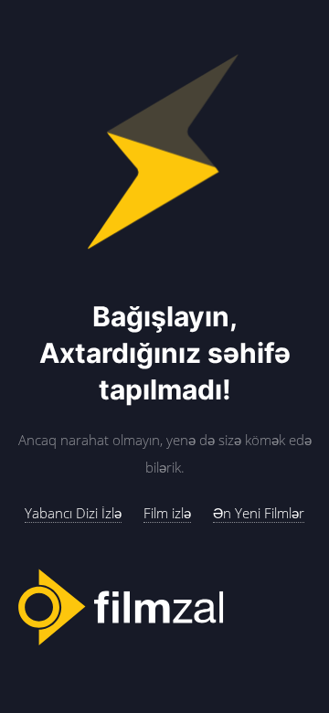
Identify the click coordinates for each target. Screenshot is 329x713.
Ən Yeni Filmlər (258, 513)
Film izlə (167, 513)
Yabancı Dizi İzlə (73, 513)
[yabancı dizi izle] (164, 608)
